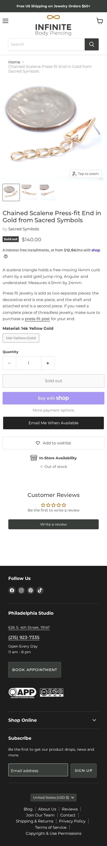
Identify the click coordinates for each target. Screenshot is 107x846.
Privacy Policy (72, 821)
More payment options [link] (53, 410)
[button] (53, 423)
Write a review (53, 524)
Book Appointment (34, 669)
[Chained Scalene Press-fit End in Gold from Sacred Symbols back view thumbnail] (47, 192)
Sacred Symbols (23, 228)
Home (14, 62)
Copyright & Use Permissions (53, 833)
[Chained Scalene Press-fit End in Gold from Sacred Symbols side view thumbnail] (29, 192)
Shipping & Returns (34, 821)
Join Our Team (40, 815)
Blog (28, 809)
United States (51, 797)
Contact (68, 815)
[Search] (92, 44)
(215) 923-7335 (23, 637)
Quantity (10, 352)
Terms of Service (50, 827)
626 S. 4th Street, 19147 (29, 627)
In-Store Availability (58, 458)
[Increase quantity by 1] (48, 363)
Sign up (83, 770)
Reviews (70, 809)
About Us (47, 809)
